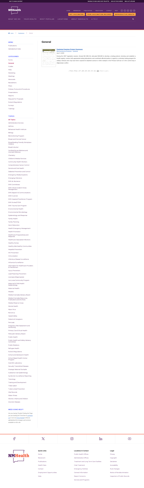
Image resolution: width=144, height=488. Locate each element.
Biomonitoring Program (16, 136)
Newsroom (76, 10)
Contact (109, 10)
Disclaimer (113, 461)
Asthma (10, 126)
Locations (63, 19)
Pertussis (11, 322)
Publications (88, 10)
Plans (10, 86)
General (11, 63)
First (71, 71)
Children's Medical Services (17, 158)
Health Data (99, 10)
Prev (76, 71)
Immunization (13, 256)
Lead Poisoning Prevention (17, 274)
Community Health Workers (17, 162)
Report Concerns (80, 476)
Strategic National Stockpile (17, 369)
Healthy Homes (13, 243)
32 (95, 71)
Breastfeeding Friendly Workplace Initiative (19, 143)
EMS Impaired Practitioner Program (20, 199)
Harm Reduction (14, 225)
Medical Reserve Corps (15, 303)
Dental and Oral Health (16, 168)
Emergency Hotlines (81, 469)
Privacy (112, 454)
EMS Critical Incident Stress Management (17, 188)
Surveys (11, 105)
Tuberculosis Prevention (16, 389)
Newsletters (12, 82)
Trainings (11, 108)
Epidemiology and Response (17, 215)
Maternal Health (13, 288)
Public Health (13, 337)
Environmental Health (15, 209)
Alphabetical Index (14, 49)
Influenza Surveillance (15, 262)
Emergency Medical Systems (18, 175)
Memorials (11, 79)
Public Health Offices (81, 454)
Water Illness (12, 395)
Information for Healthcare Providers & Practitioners (20, 266)
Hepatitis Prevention (15, 249)
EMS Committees (14, 184)
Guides (10, 66)
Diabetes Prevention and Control (19, 171)
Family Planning (13, 222)
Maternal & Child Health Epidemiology (16, 284)
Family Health (13, 218)
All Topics (11, 119)
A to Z (95, 19)
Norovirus (11, 313)
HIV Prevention (13, 253)
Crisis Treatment (79, 465)
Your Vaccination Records (99, 14)
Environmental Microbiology (17, 212)
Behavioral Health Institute (17, 129)
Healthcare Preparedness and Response (18, 235)
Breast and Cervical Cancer (17, 139)
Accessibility (114, 465)
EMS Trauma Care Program (17, 205)
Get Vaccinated (77, 14)
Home (68, 10)
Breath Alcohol (13, 147)
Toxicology (12, 379)
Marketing (11, 73)
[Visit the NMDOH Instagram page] (128, 11)
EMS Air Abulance (14, 181)
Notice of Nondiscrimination (119, 472)
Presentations (13, 92)
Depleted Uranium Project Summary (70, 49)
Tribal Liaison (12, 386)
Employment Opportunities (47, 472)
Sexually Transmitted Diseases (18, 366)
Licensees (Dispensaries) (16, 277)
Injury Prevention (14, 270)
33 (98, 71)
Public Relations (13, 345)
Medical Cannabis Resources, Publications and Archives (17, 299)
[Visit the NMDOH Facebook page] (121, 11)
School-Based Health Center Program (17, 359)
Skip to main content (15, 1)
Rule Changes (115, 469)
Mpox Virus (12, 309)
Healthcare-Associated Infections (19, 240)
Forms (10, 60)
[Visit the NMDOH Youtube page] (134, 11)
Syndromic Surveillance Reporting (19, 376)
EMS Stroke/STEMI (14, 202)
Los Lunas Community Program (18, 280)
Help (116, 10)
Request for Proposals (15, 99)
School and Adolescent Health (18, 355)
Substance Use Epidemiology (18, 373)
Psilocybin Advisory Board (16, 334)
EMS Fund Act (13, 196)
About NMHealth (79, 19)
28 (83, 71)
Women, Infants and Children (18, 399)
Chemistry (11, 155)
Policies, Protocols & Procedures (19, 89)
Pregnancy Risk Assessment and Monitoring (19, 326)
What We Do (14, 19)
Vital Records (12, 392)
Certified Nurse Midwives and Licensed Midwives (18, 151)
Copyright (113, 458)
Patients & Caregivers (15, 319)
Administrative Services (16, 123)
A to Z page (20, 418)
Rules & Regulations (15, 102)
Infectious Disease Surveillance (18, 259)
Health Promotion (14, 231)
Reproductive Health (124, 14)
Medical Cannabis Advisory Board (19, 295)
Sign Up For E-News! (117, 1)
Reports (11, 95)
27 (80, 71)
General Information (81, 472)
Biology (10, 132)
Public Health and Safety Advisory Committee (19, 341)
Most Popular (47, 19)
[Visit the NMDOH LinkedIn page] (131, 11)
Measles (11, 291)
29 (86, 71)
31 (92, 71)
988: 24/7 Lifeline (130, 1)
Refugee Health (13, 348)
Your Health (30, 19)
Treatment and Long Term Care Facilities (87, 461)
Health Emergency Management (19, 228)
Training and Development (17, 382)
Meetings (11, 76)
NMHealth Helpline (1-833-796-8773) (98, 1)
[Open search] (133, 19)
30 (89, 71)
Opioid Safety (12, 316)
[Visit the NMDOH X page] (124, 11)
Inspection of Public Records (119, 476)
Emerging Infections (15, 178)
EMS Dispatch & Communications (19, 192)
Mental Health (13, 306)
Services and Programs (81, 480)
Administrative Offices (81, 458)
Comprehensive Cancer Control (18, 165)
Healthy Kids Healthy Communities (20, 246)
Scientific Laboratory (15, 363)
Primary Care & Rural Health (17, 330)
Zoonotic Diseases (14, 402)
